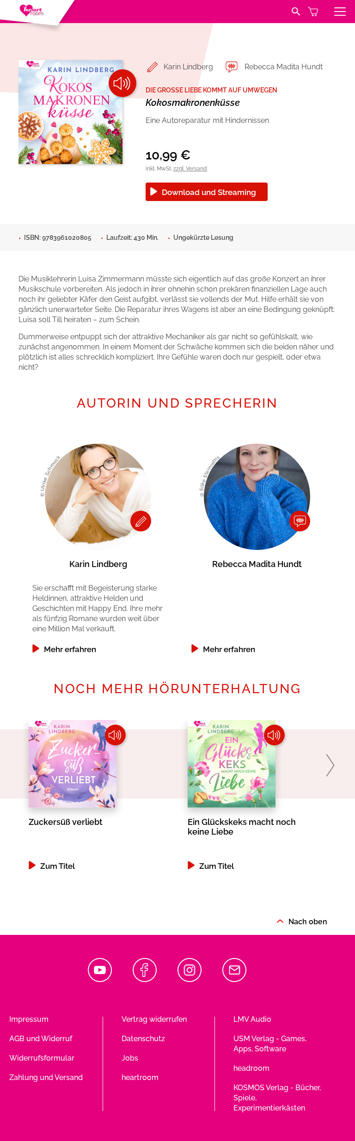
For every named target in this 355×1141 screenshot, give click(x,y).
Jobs (130, 1058)
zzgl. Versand (190, 168)
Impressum (29, 1019)
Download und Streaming (209, 192)
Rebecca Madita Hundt (284, 66)
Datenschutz (143, 1038)
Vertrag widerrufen (154, 1019)
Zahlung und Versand (46, 1077)
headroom (251, 1068)
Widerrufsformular (41, 1058)
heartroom (140, 1077)
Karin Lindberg (188, 66)
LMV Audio (252, 1019)
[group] (98, 546)
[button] (330, 765)
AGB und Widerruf (40, 1038)
